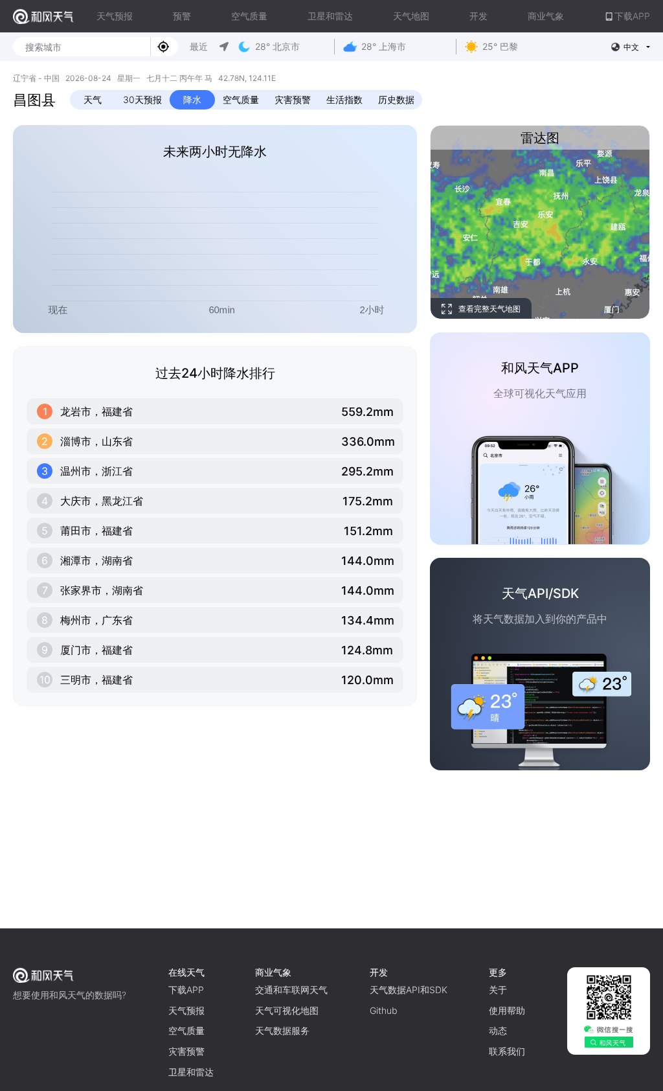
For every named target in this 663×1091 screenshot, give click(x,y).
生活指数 (344, 99)
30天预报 (142, 99)
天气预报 (114, 15)
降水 (192, 99)
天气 (93, 99)
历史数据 (396, 99)
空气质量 (249, 15)
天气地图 (411, 15)
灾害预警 (293, 99)
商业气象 (546, 15)
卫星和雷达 (330, 15)
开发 (478, 15)
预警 (182, 15)
